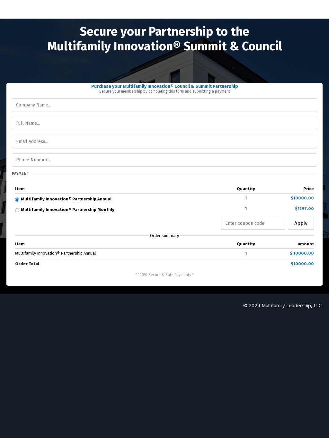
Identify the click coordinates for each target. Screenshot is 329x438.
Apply (300, 223)
